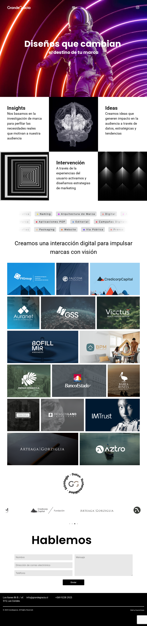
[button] (73, 7)
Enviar (73, 582)
